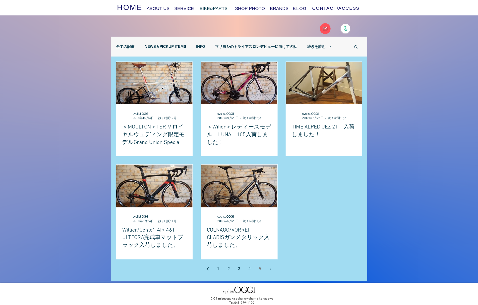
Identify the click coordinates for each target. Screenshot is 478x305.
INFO (200, 46)
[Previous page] (207, 268)
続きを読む (316, 46)
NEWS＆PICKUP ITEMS (165, 46)
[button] (356, 47)
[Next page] (270, 268)
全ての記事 (125, 46)
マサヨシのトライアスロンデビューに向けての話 (256, 46)
